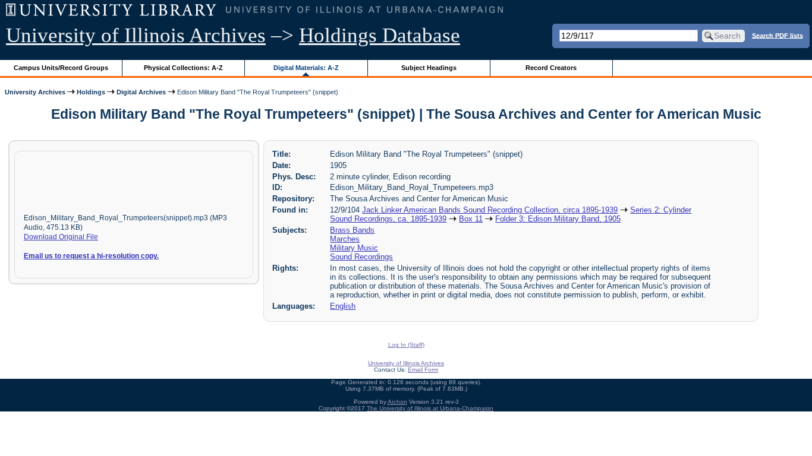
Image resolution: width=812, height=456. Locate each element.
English (342, 306)
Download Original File (61, 236)
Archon (397, 401)
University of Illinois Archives (136, 35)
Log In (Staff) (406, 344)
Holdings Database (379, 35)
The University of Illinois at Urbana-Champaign (430, 408)
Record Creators (551, 67)
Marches (345, 239)
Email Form (423, 369)
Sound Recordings (361, 256)
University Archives (35, 92)
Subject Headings (429, 67)
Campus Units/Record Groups (61, 67)
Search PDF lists (777, 35)
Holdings (91, 92)
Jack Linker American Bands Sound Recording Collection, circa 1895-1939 (490, 209)
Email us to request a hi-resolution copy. (91, 255)
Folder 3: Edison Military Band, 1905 (558, 218)
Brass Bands (352, 230)
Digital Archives (141, 92)
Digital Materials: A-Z (306, 67)
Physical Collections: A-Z (183, 67)
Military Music (354, 247)
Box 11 (471, 218)
